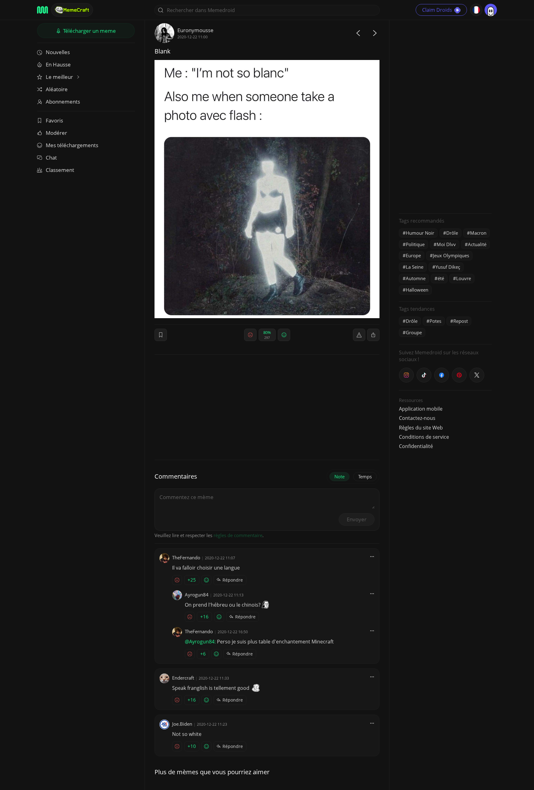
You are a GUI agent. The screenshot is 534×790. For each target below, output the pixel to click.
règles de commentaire (238, 535)
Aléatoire (57, 89)
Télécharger (89, 30)
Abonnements (63, 101)
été (441, 278)
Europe (413, 255)
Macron (478, 233)
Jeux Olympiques (451, 255)
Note (339, 476)
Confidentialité (416, 446)
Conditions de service (424, 436)
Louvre (463, 278)
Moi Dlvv (446, 244)
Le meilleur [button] (60, 76)
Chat (51, 157)
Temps (365, 476)
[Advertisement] (445, 116)
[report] (359, 335)
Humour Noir (420, 233)
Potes (435, 321)
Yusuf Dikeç (447, 267)
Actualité (477, 244)
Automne (416, 278)
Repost (460, 321)
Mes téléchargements (72, 145)
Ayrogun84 (197, 594)
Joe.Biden (182, 724)
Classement (60, 169)
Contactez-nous (417, 418)
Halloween (417, 290)
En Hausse (58, 64)
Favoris (54, 120)
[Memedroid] (42, 10)
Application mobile (421, 408)
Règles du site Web (421, 427)
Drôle (452, 233)
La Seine (414, 267)
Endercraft (183, 678)
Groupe (414, 332)
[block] (373, 335)
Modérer (56, 132)
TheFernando (186, 557)
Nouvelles (58, 52)
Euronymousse (195, 30)
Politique (415, 244)
